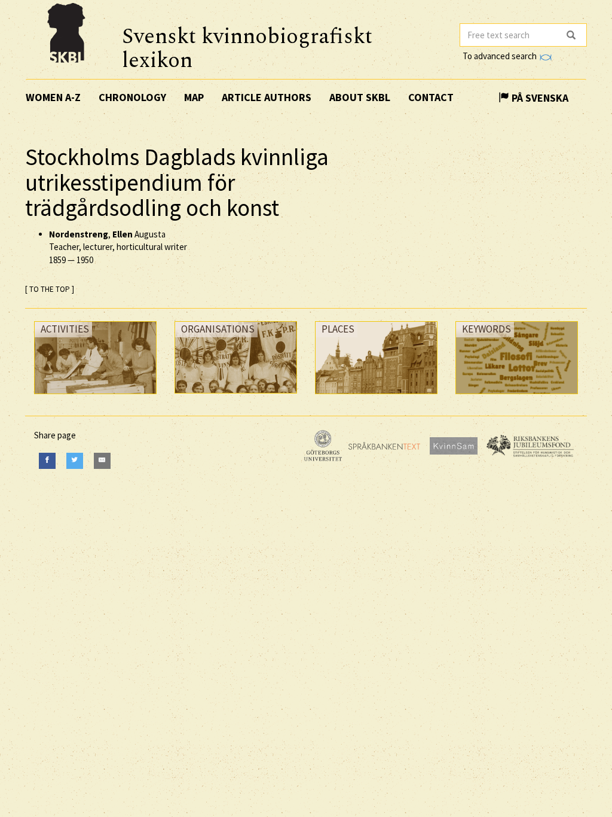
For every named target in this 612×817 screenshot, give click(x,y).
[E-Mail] (102, 461)
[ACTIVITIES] (95, 397)
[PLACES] (376, 397)
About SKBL (359, 97)
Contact (431, 97)
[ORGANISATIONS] (236, 396)
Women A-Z (53, 97)
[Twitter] (74, 461)
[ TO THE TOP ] (49, 289)
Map (194, 97)
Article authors (266, 97)
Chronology (132, 97)
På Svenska (538, 98)
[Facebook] (47, 461)
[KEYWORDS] (516, 397)
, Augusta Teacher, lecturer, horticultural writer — (118, 247)
